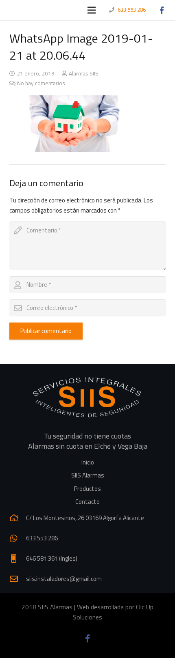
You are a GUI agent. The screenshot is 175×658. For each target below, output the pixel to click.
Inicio (87, 462)
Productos (87, 488)
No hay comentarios (41, 83)
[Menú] (92, 10)
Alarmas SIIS (83, 73)
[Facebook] (161, 10)
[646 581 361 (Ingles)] (17, 559)
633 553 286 (132, 10)
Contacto (87, 501)
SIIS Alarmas (87, 475)
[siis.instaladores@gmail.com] (17, 579)
